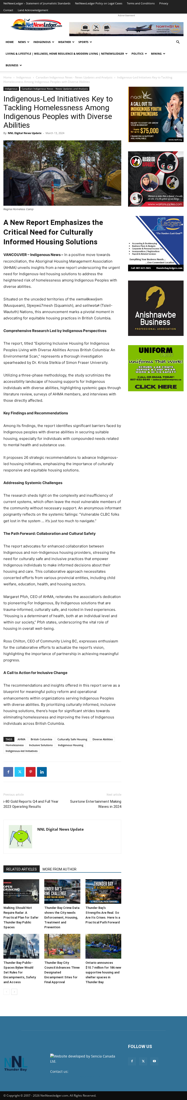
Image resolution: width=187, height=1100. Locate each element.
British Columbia (41, 739)
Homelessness (15, 745)
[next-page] (14, 992)
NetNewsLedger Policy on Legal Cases (98, 3)
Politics (137, 53)
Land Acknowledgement (33, 10)
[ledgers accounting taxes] (156, 243)
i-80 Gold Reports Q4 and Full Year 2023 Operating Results (30, 804)
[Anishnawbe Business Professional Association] (156, 308)
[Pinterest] (31, 772)
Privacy (163, 3)
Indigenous (42, 42)
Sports (83, 42)
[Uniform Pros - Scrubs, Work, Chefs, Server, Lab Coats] (156, 368)
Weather (64, 42)
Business (12, 65)
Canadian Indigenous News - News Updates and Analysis (74, 77)
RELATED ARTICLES (21, 869)
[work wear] (156, 179)
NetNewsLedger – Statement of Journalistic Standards (36, 3)
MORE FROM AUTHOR (59, 869)
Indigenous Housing (70, 745)
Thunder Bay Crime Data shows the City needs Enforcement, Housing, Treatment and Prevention (61, 917)
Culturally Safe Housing (72, 739)
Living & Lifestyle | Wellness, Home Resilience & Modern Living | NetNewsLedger (65, 53)
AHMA (21, 739)
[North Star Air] (126, 29)
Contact (8, 10)
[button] (178, 42)
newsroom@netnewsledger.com (76, 1076)
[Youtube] (154, 1061)
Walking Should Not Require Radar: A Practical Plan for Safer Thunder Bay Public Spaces (20, 917)
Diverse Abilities (103, 739)
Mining (156, 53)
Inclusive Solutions (41, 745)
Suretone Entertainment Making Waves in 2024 (95, 804)
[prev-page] (6, 992)
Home (10, 42)
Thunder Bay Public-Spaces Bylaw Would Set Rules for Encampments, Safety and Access (19, 972)
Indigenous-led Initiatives (21, 751)
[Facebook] (8, 772)
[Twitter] (19, 772)
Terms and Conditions (141, 3)
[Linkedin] (42, 772)
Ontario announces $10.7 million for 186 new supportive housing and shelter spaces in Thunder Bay (103, 972)
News (22, 42)
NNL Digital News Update (25, 133)
